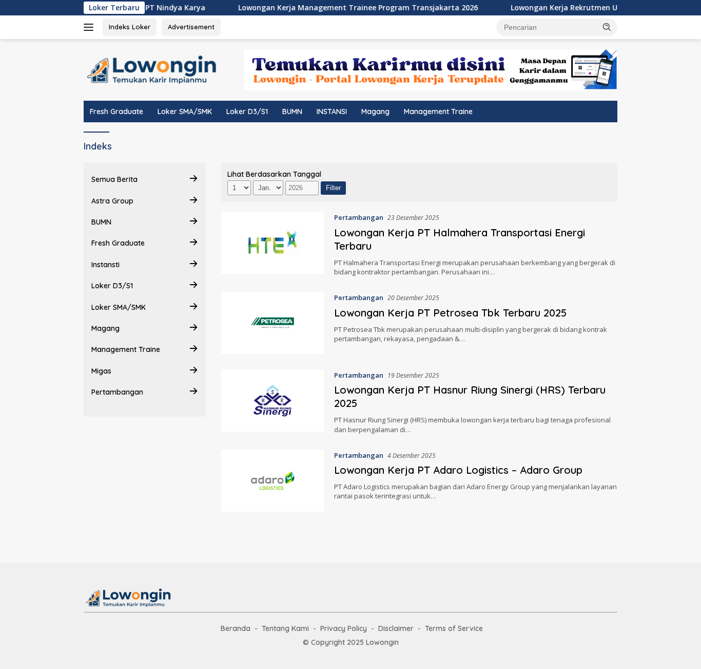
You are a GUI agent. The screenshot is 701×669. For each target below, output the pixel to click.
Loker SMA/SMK (185, 111)
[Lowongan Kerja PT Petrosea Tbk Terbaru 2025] (272, 323)
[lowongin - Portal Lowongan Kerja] (130, 597)
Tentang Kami (285, 628)
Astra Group (112, 201)
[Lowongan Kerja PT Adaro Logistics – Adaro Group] (272, 481)
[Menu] (91, 27)
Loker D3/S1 (247, 111)
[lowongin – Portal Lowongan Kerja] (154, 69)
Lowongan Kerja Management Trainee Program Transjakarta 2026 (344, 7)
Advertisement (191, 27)
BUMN (292, 111)
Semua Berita (114, 179)
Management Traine (438, 111)
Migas (101, 371)
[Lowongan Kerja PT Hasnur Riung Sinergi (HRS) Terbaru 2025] (272, 401)
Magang (375, 111)
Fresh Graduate (116, 111)
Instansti (105, 264)
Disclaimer (396, 628)
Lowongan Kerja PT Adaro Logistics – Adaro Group (458, 469)
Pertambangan (117, 392)
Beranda (235, 628)
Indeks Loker (129, 27)
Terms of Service (454, 628)
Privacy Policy (343, 628)
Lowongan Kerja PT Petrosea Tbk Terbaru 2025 (450, 312)
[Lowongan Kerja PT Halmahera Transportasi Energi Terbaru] (272, 244)
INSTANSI (332, 111)
